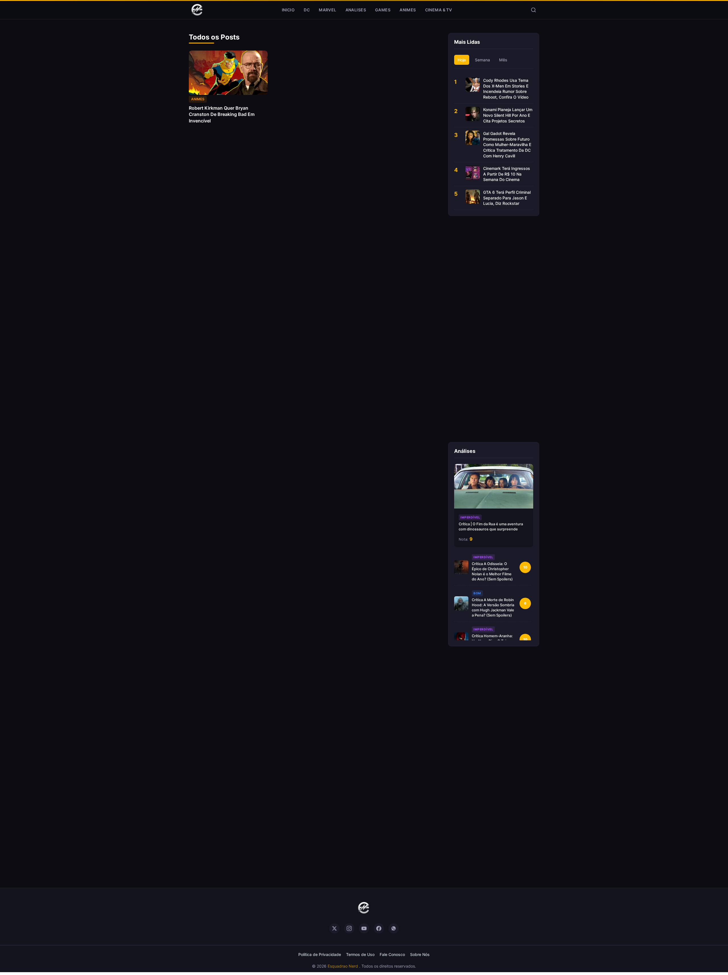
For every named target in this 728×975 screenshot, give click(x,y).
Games (382, 9)
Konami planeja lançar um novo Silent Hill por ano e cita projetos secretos (507, 115)
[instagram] (349, 928)
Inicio (288, 9)
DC (307, 9)
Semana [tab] (482, 59)
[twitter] (334, 928)
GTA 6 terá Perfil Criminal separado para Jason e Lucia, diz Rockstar (507, 198)
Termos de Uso (360, 954)
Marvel (327, 9)
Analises (356, 9)
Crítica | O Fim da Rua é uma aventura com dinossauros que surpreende (491, 526)
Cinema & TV (438, 9)
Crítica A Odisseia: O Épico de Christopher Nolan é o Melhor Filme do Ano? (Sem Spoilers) (492, 571)
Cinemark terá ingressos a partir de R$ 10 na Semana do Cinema (506, 174)
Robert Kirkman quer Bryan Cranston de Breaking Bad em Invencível (222, 114)
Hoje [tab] (462, 59)
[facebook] (379, 928)
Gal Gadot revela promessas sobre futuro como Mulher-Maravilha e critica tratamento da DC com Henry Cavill (507, 144)
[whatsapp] (393, 928)
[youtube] (364, 928)
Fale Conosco (392, 954)
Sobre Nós (420, 954)
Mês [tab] (503, 59)
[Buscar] (533, 10)
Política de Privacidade (319, 954)
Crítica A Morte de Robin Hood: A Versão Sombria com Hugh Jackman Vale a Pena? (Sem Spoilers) (493, 607)
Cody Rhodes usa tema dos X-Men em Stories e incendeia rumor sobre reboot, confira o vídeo (505, 88)
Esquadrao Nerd (343, 966)
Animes (408, 9)
